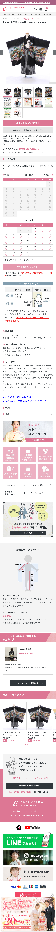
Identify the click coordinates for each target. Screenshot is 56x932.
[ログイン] (41, 8)
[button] (51, 895)
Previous (1, 52)
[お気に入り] (36, 8)
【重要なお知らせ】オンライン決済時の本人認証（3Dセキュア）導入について (28, 2)
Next (54, 52)
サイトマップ (14, 815)
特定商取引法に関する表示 (34, 815)
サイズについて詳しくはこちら (17, 355)
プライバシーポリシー (32, 811)
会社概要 (16, 811)
